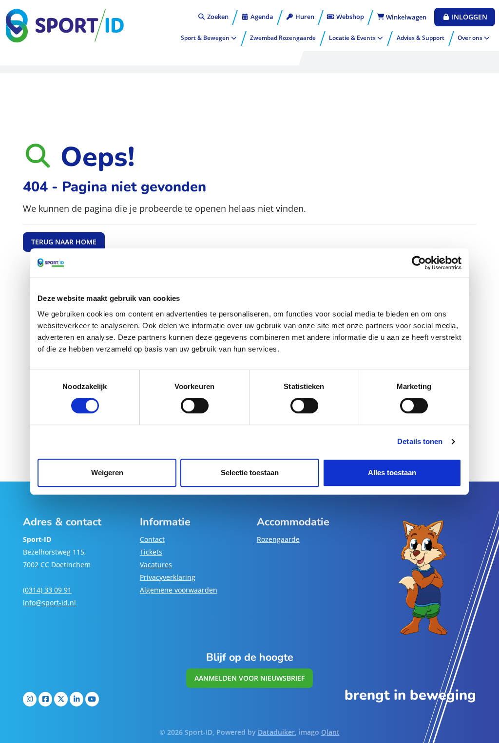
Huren (304, 16)
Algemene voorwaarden (178, 589)
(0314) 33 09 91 (47, 589)
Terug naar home (63, 241)
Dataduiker (276, 732)
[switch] (195, 405)
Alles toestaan (392, 472)
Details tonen (419, 441)
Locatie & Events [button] (353, 37)
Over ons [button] (471, 37)
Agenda (261, 16)
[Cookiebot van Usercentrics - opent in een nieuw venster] (418, 263)
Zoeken (217, 16)
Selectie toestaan (250, 472)
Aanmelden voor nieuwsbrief (249, 678)
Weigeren (107, 472)
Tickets (151, 552)
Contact (152, 539)
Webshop (349, 16)
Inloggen (468, 16)
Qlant (330, 732)
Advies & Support (420, 37)
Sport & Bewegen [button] (206, 37)
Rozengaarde (278, 539)
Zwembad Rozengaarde (283, 37)
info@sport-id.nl (49, 602)
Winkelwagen (405, 17)
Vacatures (156, 564)
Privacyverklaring (167, 577)
